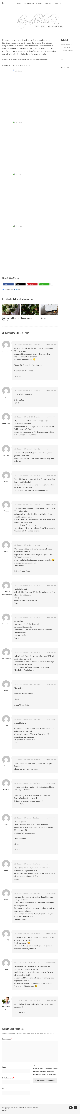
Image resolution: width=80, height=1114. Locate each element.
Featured (48, 3)
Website (5, 1089)
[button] (8, 284)
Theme (35, 1108)
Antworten (52, 344)
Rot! (62, 60)
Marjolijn (6, 940)
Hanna (6, 766)
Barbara (6, 789)
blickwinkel (6, 624)
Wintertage (45, 317)
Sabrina (6, 455)
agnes (6, 397)
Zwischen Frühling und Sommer (10, 319)
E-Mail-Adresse (8, 1078)
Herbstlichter (65, 67)
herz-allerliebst (19, 1108)
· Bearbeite (36, 344)
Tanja (6, 551)
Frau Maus (6, 423)
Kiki (6, 725)
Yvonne (6, 511)
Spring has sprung (28, 317)
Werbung (58, 3)
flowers (70, 50)
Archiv (4, 1110)
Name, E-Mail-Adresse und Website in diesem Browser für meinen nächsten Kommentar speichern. (45, 1071)
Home (19, 3)
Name (4, 1067)
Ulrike (6, 824)
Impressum (28, 1108)
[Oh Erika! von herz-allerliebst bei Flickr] (30, 95)
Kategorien (28, 3)
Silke (6, 691)
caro (6, 969)
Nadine (39, 3)
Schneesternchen (8, 351)
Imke (6, 870)
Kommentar (7, 1039)
